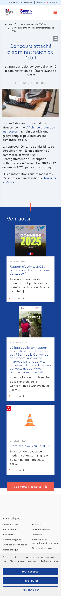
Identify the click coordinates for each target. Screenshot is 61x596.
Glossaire (37, 534)
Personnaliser (30, 589)
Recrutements (10, 529)
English (53, 2)
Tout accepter (30, 571)
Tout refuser (30, 580)
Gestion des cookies (43, 548)
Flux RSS (36, 524)
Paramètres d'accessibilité (20, 2)
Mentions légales (11, 539)
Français (41, 2)
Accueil (9, 24)
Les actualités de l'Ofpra (33, 24)
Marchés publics (41, 529)
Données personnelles (14, 544)
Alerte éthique (10, 549)
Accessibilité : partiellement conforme (45, 541)
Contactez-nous (11, 524)
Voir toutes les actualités (30, 486)
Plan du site (8, 534)
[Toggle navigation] (55, 12)
